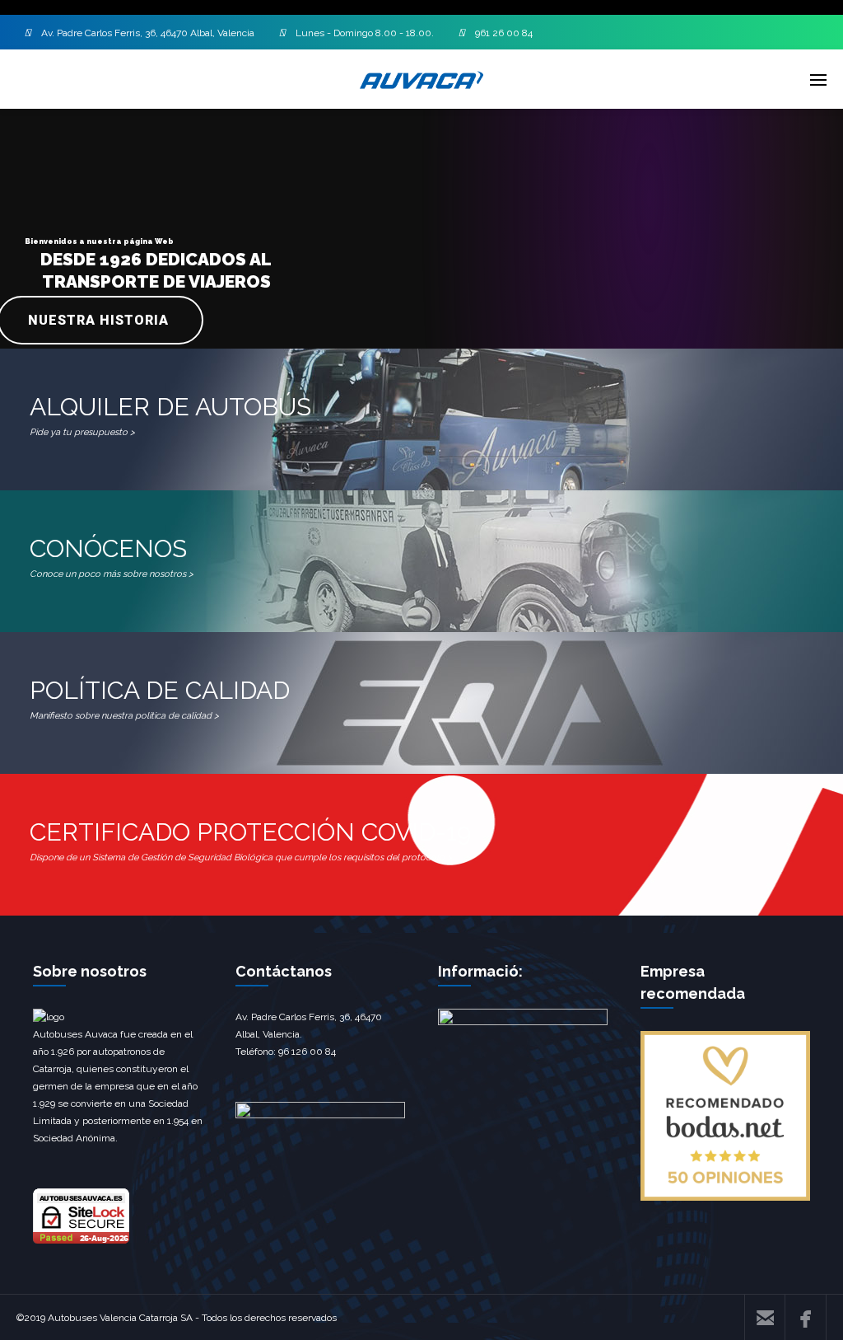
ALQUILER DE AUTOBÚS (170, 415)
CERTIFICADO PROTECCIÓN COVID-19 (250, 840)
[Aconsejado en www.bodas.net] (725, 1197)
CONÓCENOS (111, 556)
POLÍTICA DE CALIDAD (160, 698)
